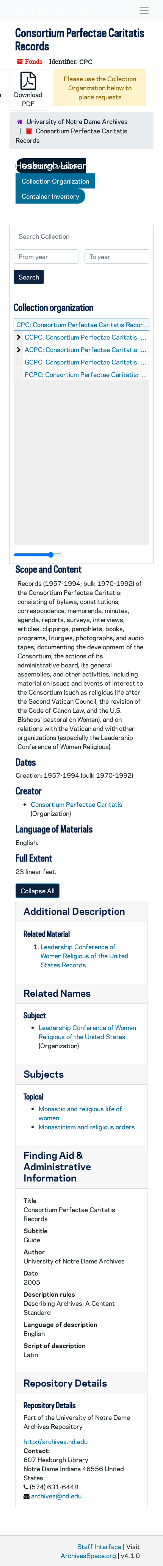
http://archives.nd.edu (56, 1441)
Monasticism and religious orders (87, 1127)
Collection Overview (51, 166)
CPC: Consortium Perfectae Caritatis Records (83, 324)
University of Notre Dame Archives (77, 121)
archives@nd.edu (56, 1496)
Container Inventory (50, 196)
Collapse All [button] (37, 890)
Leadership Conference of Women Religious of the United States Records (85, 955)
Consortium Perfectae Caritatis (76, 804)
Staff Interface (99, 1546)
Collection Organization (55, 181)
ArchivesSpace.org (88, 1555)
